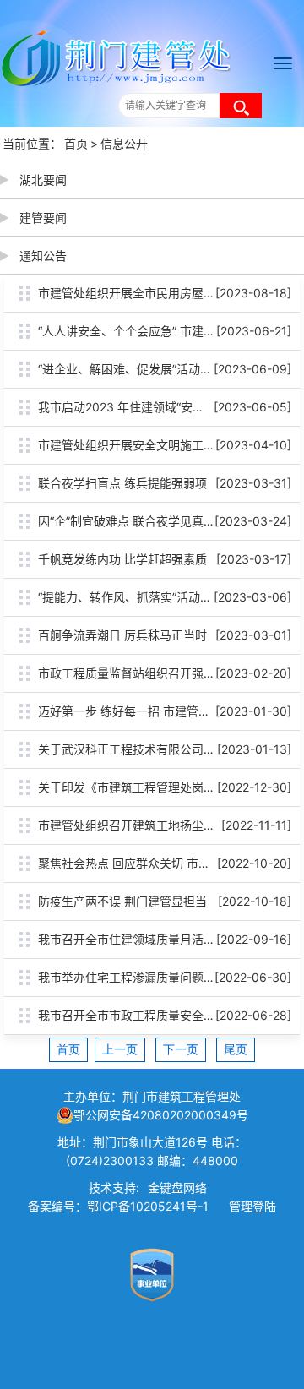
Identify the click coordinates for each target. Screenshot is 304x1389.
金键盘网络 (177, 1187)
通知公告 (43, 255)
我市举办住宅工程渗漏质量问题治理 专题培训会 (164, 977)
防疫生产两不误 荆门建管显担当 (122, 901)
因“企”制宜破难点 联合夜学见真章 (126, 521)
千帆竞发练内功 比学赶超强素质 (122, 559)
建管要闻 (43, 217)
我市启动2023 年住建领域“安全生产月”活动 (153, 407)
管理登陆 (252, 1206)
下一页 (180, 1049)
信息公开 (124, 143)
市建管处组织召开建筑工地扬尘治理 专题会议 (158, 825)
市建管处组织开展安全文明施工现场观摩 (144, 445)
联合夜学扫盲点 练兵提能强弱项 (122, 483)
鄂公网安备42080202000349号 (160, 1115)
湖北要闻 (43, 179)
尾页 (235, 1049)
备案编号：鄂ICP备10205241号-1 (118, 1206)
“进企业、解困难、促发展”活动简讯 (131, 369)
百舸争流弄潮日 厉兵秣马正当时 (122, 635)
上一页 (120, 1049)
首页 (76, 143)
